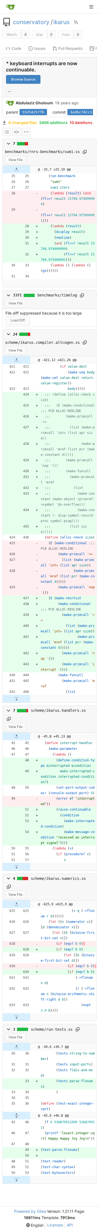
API (70, 1225)
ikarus (61, 22)
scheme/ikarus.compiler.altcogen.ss (42, 342)
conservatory (31, 22)
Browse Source (23, 79)
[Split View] (16, 132)
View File (16, 160)
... (9, 91)
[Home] (10, 7)
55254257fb (33, 112)
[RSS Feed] (75, 22)
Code (16, 48)
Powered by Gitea (30, 1211)
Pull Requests (70, 48)
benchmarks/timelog (57, 295)
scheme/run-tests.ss (52, 1029)
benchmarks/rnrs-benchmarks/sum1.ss (42, 151)
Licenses (55, 1225)
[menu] (26, 132)
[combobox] (6, 132)
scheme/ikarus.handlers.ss (58, 710)
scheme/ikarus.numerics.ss (58, 878)
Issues (39, 48)
